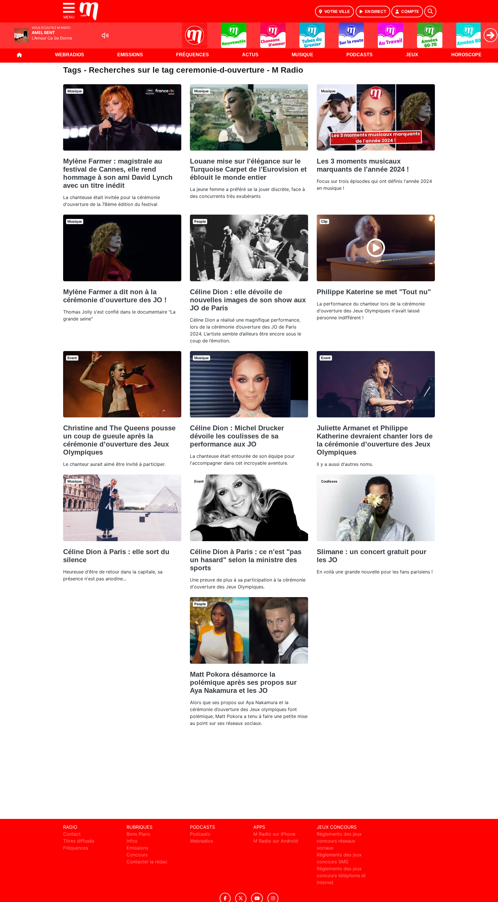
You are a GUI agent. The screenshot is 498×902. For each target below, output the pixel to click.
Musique (302, 54)
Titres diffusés (78, 841)
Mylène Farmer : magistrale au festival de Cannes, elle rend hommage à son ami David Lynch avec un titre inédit (118, 173)
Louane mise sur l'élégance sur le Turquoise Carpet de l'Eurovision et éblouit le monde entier (248, 169)
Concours (137, 855)
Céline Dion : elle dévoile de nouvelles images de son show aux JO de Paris (248, 300)
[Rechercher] (430, 11)
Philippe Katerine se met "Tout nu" (374, 292)
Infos (132, 841)
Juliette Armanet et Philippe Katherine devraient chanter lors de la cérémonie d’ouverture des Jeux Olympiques (375, 440)
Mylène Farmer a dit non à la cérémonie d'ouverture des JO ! (115, 296)
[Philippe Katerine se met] (376, 248)
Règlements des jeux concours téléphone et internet (341, 875)
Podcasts (359, 54)
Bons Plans (138, 834)
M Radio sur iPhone (274, 834)
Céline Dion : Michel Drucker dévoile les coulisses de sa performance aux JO (237, 436)
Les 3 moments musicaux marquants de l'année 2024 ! (363, 165)
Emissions (130, 54)
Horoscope (466, 54)
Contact (72, 834)
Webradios (69, 54)
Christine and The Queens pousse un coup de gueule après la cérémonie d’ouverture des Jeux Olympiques (119, 440)
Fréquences (192, 54)
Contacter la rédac (147, 862)
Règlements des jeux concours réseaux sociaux (339, 841)
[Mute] (105, 35)
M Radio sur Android (275, 841)
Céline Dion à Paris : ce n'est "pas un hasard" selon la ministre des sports (245, 560)
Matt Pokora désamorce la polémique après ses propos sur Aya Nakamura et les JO (243, 682)
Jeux (412, 54)
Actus (250, 54)
